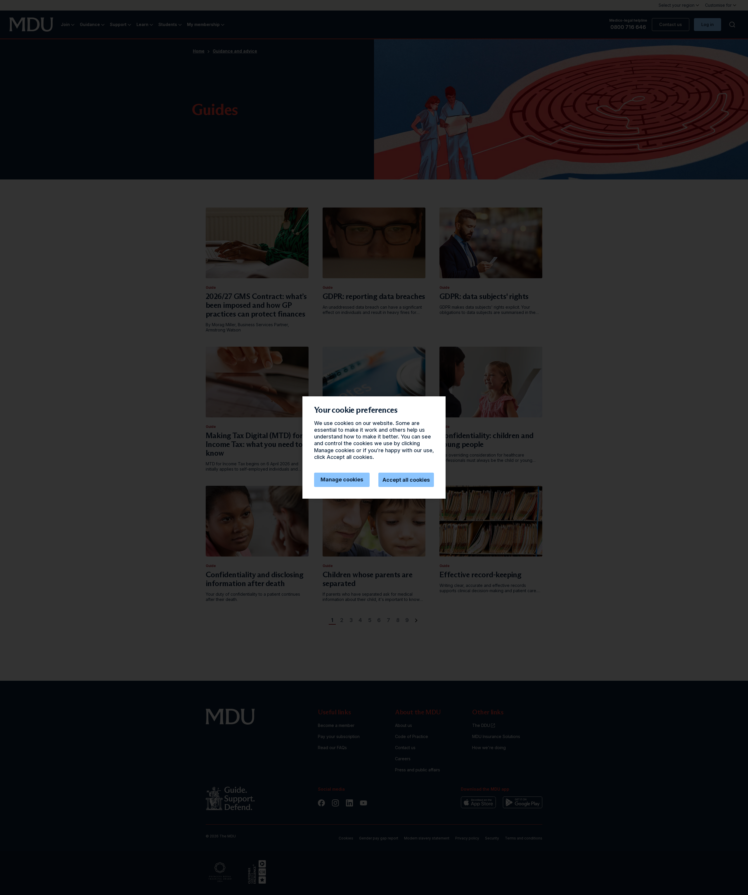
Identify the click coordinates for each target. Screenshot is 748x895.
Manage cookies (342, 479)
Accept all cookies (406, 480)
